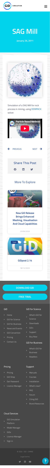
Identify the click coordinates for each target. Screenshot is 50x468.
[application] (45, 461)
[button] (15, 169)
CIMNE (30, 451)
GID (25, 451)
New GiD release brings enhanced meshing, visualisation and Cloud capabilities (25, 218)
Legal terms (25, 456)
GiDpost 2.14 (25, 260)
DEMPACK (36, 109)
